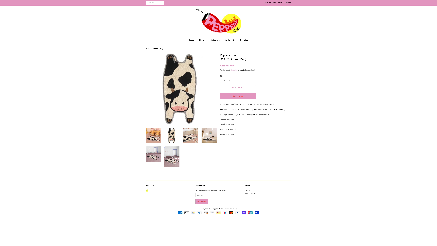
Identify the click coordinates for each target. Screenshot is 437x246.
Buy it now (237, 96)
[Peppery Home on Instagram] (147, 191)
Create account (277, 3)
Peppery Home (218, 209)
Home (191, 40)
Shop (202, 40)
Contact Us (230, 40)
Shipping (215, 40)
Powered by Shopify (230, 209)
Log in (266, 3)
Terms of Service (250, 193)
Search (247, 190)
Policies (244, 40)
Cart (289, 3)
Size (221, 76)
